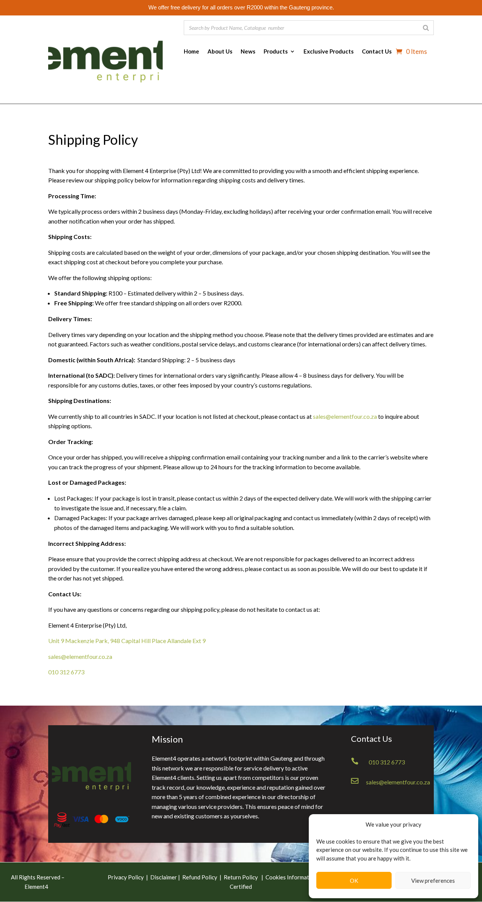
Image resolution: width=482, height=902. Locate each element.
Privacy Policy (126, 877)
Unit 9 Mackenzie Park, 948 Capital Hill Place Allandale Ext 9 (127, 640)
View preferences (433, 880)
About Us (219, 52)
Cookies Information (291, 877)
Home (191, 52)
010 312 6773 (66, 671)
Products (276, 52)
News (248, 52)
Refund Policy (199, 877)
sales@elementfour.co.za (345, 416)
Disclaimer (164, 877)
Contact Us (377, 52)
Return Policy (241, 877)
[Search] (425, 28)
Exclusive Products (329, 52)
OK (354, 880)
